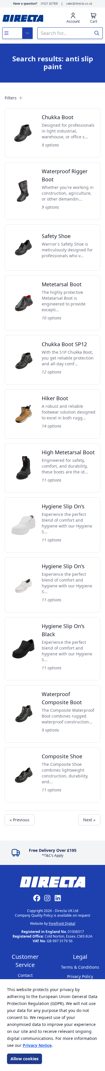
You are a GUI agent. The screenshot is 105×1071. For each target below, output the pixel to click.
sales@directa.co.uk (79, 4)
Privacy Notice (37, 1045)
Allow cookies (24, 1058)
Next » (89, 820)
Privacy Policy (80, 976)
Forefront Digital (62, 923)
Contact (25, 975)
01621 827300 (49, 4)
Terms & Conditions (80, 967)
